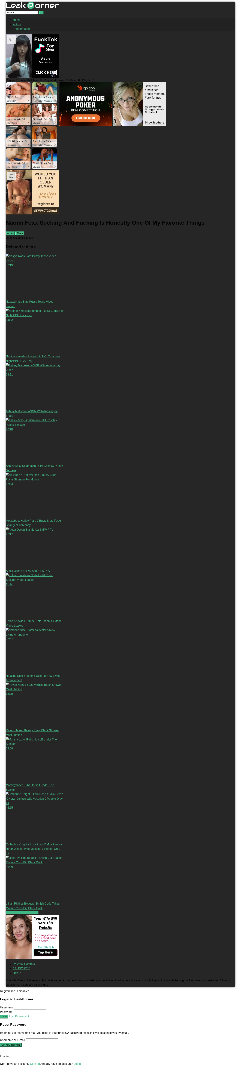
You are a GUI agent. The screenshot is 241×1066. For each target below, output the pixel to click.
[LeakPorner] (32, 8)
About (10, 233)
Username (6, 1007)
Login (4, 1016)
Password (6, 1011)
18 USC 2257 (21, 968)
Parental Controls (24, 963)
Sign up (35, 1063)
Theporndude (21, 28)
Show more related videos (22, 912)
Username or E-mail (12, 1040)
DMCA (17, 972)
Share (20, 233)
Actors (17, 24)
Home (16, 19)
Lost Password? (19, 1016)
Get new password (10, 1044)
